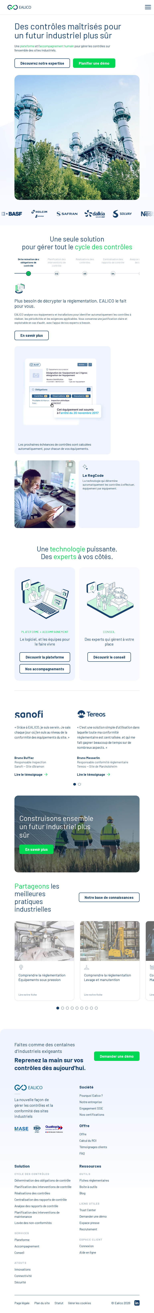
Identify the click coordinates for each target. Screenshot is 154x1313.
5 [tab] (77, 1008)
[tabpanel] (45, 742)
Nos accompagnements (44, 669)
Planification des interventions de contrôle (42, 1187)
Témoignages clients (93, 1147)
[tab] (28, 267)
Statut (59, 1303)
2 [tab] (79, 784)
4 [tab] (72, 1008)
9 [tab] (96, 1008)
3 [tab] (67, 1008)
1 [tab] (74, 784)
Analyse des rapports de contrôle (36, 1206)
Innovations (22, 1269)
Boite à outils (88, 1187)
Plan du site (42, 1303)
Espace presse (89, 1223)
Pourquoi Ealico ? (91, 1095)
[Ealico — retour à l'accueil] (28, 1087)
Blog (82, 1193)
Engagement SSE (91, 1108)
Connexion (86, 1246)
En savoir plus (31, 335)
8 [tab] (91, 1008)
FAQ (82, 1153)
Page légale (21, 1303)
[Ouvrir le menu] (148, 7)
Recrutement (88, 1229)
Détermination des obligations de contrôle (42, 1180)
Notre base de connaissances (109, 897)
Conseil (19, 1252)
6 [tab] (81, 1008)
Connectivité (23, 1276)
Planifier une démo (94, 63)
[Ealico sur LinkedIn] (137, 1302)
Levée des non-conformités (33, 1223)
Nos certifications (91, 1115)
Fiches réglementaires (94, 1180)
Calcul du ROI (88, 1140)
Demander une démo (117, 1056)
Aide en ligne (87, 1252)
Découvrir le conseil (109, 657)
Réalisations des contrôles (32, 1193)
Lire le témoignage (28, 774)
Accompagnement (26, 1246)
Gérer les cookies (79, 1303)
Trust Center (87, 1210)
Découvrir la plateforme (45, 657)
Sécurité (20, 1282)
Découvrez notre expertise (42, 63)
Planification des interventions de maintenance (37, 1214)
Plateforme (21, 1240)
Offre (82, 1134)
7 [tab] (86, 1008)
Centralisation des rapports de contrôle (40, 1199)
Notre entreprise (90, 1102)
